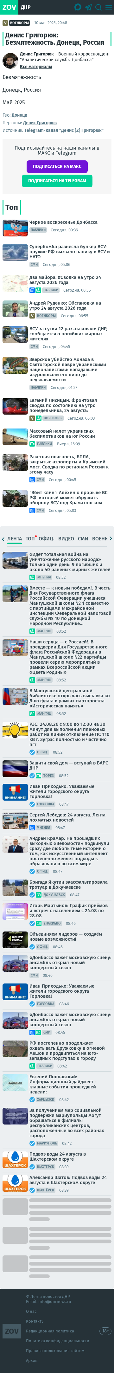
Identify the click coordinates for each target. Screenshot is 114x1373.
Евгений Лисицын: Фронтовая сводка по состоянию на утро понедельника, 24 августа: (63, 405)
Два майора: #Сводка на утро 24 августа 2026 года (65, 279)
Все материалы (36, 66)
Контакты (35, 1321)
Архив (31, 1360)
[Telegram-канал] (88, 7)
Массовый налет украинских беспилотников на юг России (62, 433)
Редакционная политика (50, 1331)
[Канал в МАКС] (78, 7)
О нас (31, 1311)
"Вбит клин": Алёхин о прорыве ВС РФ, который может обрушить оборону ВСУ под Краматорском (68, 498)
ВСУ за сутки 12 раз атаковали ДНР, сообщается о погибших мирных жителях (68, 334)
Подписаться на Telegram (57, 181)
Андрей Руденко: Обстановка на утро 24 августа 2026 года (65, 305)
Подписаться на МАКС (57, 166)
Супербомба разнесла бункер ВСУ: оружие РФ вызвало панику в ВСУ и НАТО (69, 252)
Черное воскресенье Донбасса (63, 222)
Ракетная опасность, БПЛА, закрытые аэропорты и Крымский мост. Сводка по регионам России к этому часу (69, 464)
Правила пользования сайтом (55, 1350)
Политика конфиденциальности (57, 1340)
